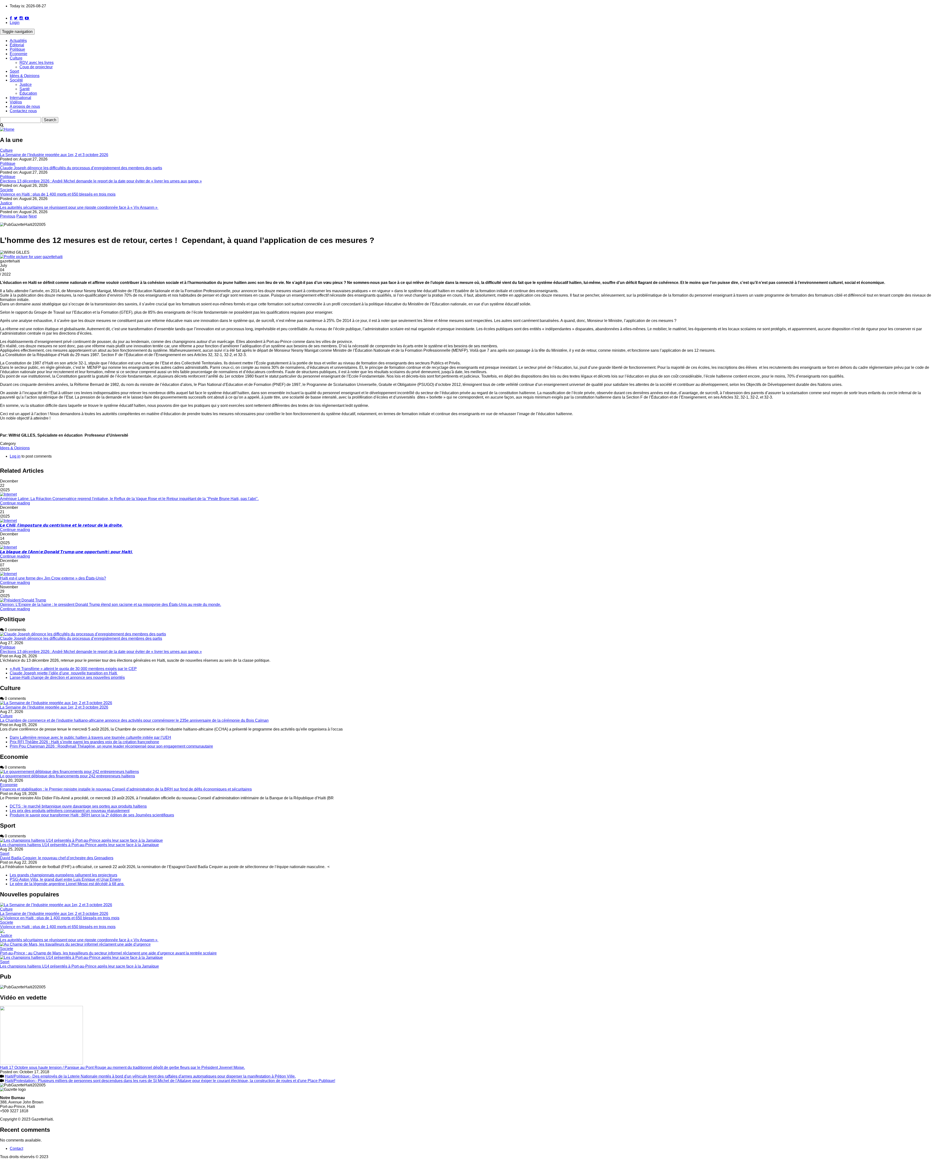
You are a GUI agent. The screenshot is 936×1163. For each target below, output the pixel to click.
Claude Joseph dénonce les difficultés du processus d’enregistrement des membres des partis (81, 168)
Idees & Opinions (15, 448)
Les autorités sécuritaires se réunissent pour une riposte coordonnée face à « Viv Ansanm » (79, 207)
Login (15, 22)
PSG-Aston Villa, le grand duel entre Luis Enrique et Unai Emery (65, 879)
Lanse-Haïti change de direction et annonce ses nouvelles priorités (67, 677)
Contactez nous (23, 111)
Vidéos (16, 102)
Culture (16, 58)
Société (16, 80)
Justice (26, 84)
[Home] (7, 129)
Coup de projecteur (36, 67)
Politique (17, 49)
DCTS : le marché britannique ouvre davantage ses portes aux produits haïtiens (78, 806)
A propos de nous (25, 106)
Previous (7, 216)
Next (33, 216)
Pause (22, 216)
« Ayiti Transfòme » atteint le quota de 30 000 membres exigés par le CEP (73, 669)
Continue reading (15, 503)
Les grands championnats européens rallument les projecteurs (63, 875)
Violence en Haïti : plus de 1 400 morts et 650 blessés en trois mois (58, 194)
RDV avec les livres (37, 62)
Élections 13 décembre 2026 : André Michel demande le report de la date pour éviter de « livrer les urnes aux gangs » (101, 181)
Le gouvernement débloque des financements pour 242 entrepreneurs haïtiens (67, 776)
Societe (6, 190)
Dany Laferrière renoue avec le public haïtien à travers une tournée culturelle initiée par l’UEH (90, 737)
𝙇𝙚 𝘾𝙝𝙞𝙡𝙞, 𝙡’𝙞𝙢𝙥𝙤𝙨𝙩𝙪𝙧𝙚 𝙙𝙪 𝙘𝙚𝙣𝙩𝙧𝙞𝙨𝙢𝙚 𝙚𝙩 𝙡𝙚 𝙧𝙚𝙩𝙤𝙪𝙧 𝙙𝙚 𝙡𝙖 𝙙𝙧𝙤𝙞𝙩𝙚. (61, 525)
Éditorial (17, 45)
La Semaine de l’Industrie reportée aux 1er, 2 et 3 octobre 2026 (54, 155)
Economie (18, 54)
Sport (14, 71)
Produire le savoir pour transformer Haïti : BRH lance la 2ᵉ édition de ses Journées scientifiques (92, 815)
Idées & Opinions (24, 76)
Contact (16, 1148)
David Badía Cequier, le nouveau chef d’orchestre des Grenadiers (56, 858)
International (20, 98)
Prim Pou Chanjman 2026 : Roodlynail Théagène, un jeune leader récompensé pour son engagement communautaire (111, 746)
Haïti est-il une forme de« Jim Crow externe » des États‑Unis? (53, 578)
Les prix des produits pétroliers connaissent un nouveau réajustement (69, 811)
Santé (25, 89)
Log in (15, 456)
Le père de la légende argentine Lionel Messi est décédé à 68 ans (67, 884)
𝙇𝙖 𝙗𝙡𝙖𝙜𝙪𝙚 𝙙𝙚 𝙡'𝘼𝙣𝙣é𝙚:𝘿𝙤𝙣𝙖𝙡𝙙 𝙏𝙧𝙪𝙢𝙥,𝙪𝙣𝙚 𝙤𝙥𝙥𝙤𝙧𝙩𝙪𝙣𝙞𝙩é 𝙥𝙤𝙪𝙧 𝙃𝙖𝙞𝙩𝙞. (66, 552)
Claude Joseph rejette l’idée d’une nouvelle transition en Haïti (64, 673)
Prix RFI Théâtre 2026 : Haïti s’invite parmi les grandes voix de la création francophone (84, 742)
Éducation (28, 93)
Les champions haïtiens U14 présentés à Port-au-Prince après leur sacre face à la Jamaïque (79, 845)
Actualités (18, 41)
